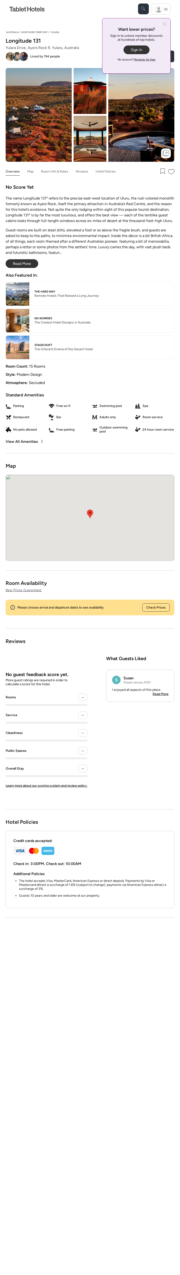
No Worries (43, 318)
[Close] (165, 24)
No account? (136, 59)
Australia (12, 32)
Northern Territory (35, 32)
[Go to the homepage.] (27, 8)
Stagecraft (43, 345)
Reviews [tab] (82, 171)
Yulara (54, 32)
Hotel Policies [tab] (106, 171)
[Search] (143, 9)
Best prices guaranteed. (24, 590)
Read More (161, 694)
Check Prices (156, 607)
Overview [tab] (13, 171)
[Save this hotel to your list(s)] (162, 171)
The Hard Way (44, 291)
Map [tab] (30, 171)
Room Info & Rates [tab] (54, 171)
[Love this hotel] (171, 171)
